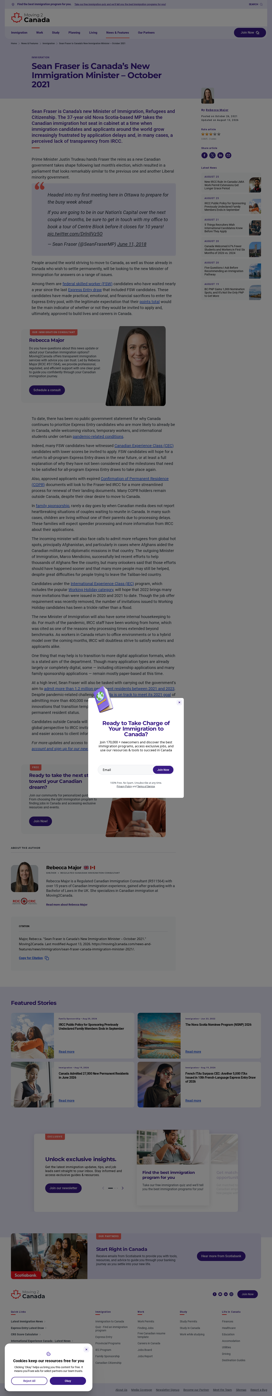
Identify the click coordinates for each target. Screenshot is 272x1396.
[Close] (86, 1349)
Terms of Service (146, 786)
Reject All (29, 1380)
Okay (68, 1380)
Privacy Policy (124, 786)
